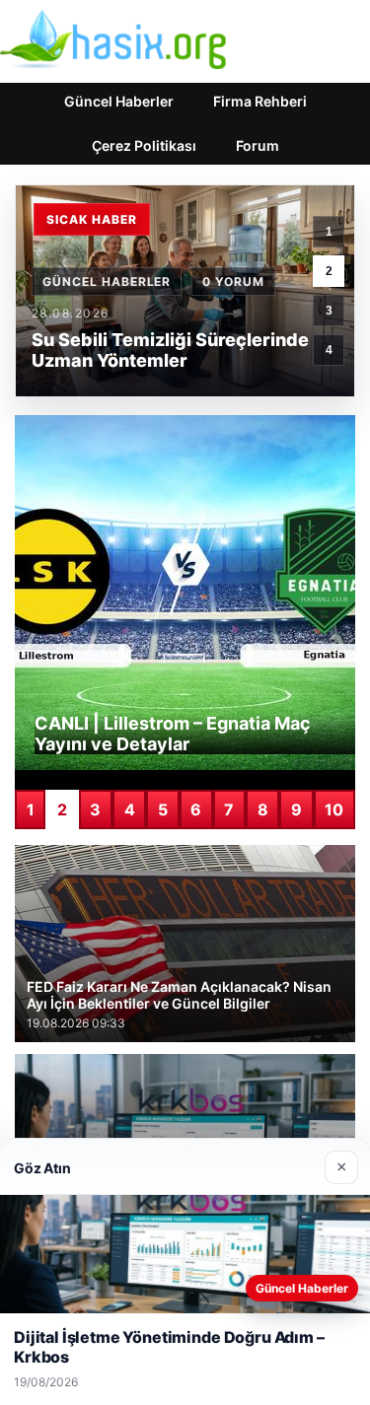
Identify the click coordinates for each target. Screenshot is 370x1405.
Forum (257, 145)
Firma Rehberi (260, 101)
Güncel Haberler (119, 101)
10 (334, 809)
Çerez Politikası (144, 145)
